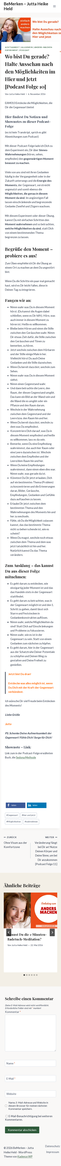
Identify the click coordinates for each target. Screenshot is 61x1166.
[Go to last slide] (8, 932)
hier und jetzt (29, 815)
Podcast (25, 50)
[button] (15, 805)
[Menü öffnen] (54, 6)
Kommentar (13, 1011)
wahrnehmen (31, 821)
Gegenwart (12, 815)
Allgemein (27, 47)
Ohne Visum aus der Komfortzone (15, 842)
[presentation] (30, 910)
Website (11, 1093)
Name (10, 1063)
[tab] (24, 975)
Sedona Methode (26, 757)
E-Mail (10, 1078)
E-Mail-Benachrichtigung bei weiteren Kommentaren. (28, 1117)
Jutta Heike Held (17, 94)
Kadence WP (25, 1156)
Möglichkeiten (13, 821)
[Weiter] (52, 932)
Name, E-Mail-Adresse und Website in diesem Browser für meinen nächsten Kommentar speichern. (28, 1105)
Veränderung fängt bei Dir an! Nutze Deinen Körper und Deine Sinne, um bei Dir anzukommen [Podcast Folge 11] (46, 851)
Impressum (52, 1152)
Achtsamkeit (12, 47)
